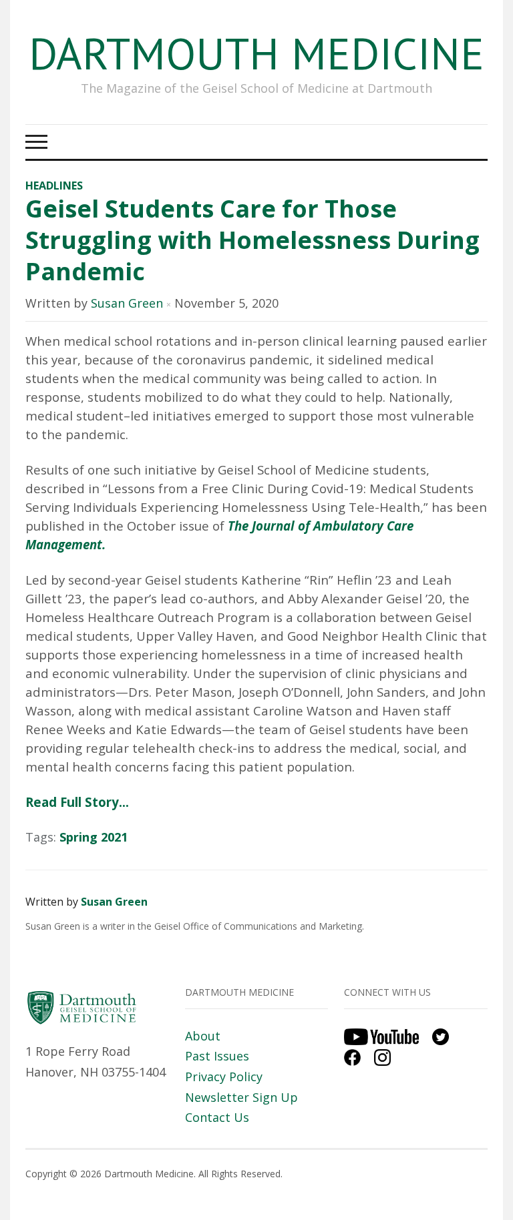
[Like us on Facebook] (357, 1056)
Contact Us (217, 1117)
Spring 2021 (93, 837)
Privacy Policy (224, 1077)
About (202, 1036)
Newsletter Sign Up (241, 1097)
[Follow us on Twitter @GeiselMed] (445, 1036)
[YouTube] (386, 1036)
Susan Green (127, 303)
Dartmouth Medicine (256, 53)
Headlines (54, 185)
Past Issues (217, 1056)
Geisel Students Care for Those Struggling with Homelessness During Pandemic (252, 240)
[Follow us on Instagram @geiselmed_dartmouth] (387, 1056)
